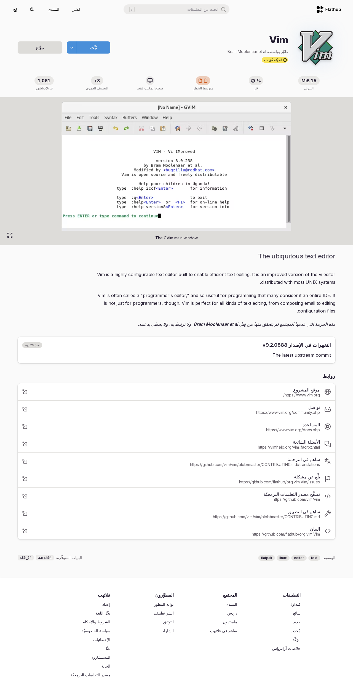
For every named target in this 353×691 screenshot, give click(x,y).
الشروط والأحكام (96, 621)
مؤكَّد (297, 639)
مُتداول (295, 604)
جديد (297, 621)
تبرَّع (40, 47)
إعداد (106, 604)
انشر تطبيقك (163, 613)
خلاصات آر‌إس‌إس (286, 648)
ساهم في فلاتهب (223, 630)
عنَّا (32, 9)
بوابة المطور (164, 604)
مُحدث (295, 630)
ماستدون (230, 621)
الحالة (105, 666)
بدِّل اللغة (103, 613)
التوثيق (168, 621)
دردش (232, 613)
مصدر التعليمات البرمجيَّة (90, 675)
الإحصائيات (101, 639)
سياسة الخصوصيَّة (96, 630)
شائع (297, 613)
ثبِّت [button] (93, 47)
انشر (76, 9)
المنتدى (53, 9)
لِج (15, 9)
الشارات (167, 630)
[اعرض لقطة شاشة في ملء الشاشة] (10, 235)
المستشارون (100, 657)
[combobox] (176, 9)
